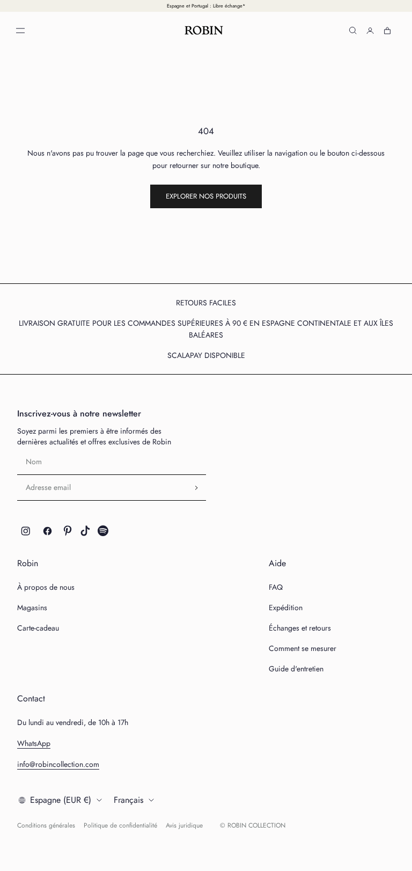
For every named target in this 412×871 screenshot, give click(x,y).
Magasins (32, 607)
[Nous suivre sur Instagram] (25, 530)
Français (128, 800)
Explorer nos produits (206, 196)
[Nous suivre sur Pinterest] (67, 530)
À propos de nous (46, 587)
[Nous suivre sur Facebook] (47, 530)
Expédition (286, 607)
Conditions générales (46, 825)
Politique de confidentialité (120, 825)
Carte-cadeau (38, 628)
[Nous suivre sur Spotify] (103, 530)
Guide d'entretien (296, 668)
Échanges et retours (300, 628)
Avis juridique (184, 825)
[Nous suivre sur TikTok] (85, 530)
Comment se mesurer (302, 648)
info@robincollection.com (58, 764)
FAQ (276, 587)
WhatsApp (33, 743)
